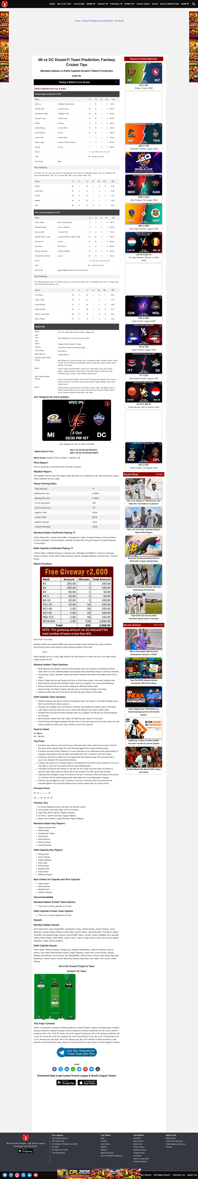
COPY (98, 1068)
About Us (192, 1175)
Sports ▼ (129, 4)
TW (61, 1068)
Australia (104, 1141)
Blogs (155, 4)
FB (55, 1068)
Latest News (143, 4)
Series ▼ (91, 4)
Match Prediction (169, 4)
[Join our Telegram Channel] (76, 1052)
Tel (5, 1174)
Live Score (79, 4)
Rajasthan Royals (107, 1153)
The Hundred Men (58, 1153)
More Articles (158, 625)
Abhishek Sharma (139, 1150)
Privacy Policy (144, 1175)
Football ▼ (116, 4)
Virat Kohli (137, 1138)
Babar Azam (138, 1144)
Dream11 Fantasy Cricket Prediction (97, 21)
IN (30, 1174)
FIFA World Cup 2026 (60, 1150)
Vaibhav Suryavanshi (141, 1159)
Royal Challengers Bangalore (111, 1156)
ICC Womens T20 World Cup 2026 (64, 1144)
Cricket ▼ (103, 4)
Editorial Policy (162, 1175)
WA (73, 1068)
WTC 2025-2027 (58, 1141)
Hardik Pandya (138, 1147)
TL (80, 1068)
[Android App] (26, 1153)
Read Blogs (159, 474)
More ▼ (185, 4)
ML (92, 1068)
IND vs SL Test (64, 4)
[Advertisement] (99, 13)
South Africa (105, 1144)
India (102, 1138)
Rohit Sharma (138, 1141)
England (104, 1147)
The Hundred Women (60, 1138)
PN (86, 1068)
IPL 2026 (55, 1147)
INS (18, 1174)
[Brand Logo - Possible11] (25, 1140)
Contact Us (179, 1175)
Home (52, 4)
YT (36, 1174)
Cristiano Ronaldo (139, 1161)
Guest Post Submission (174, 1141)
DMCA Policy (171, 1138)
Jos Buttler (137, 1156)
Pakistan (104, 1150)
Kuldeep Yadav (139, 1153)
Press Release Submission (175, 1144)
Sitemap (169, 1147)
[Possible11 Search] (194, 4)
